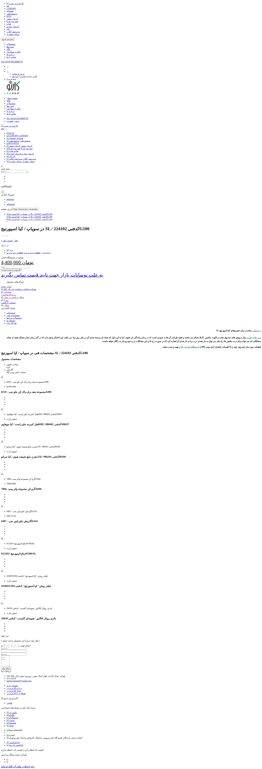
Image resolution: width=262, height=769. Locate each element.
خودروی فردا (12, 21)
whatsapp (11, 204)
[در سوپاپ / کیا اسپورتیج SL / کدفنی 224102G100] (29, 214)
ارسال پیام (6, 668)
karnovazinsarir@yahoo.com (19, 681)
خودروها (10, 47)
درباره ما (10, 54)
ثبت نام (15, 76)
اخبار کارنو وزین (14, 691)
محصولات (11, 44)
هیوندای (10, 11)
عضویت (10, 121)
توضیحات (11, 313)
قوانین (9, 703)
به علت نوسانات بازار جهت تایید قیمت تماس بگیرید (52, 275)
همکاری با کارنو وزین (16, 693)
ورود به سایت (18, 74)
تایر (8, 29)
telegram (10, 199)
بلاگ (8, 49)
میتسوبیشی (12, 14)
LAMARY (11, 8)
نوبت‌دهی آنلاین (13, 32)
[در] (29, 219)
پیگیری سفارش (14, 52)
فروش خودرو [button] (28, 154)
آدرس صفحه (7, 209)
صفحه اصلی (12, 98)
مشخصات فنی (13, 315)
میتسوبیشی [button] (25, 141)
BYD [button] (16, 143)
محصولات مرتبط (14, 318)
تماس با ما (11, 57)
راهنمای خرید (12, 686)
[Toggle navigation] (6, 129)
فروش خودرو (13, 26)
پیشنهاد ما (11, 320)
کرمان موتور (12, 19)
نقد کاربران (12, 323)
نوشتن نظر (8, 240)
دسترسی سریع (8, 39)
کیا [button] (13, 133)
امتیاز (27, 645)
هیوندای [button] (19, 138)
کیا (8, 6)
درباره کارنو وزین (14, 688)
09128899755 (17, 62)
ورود (17, 121)
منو (2, 128)
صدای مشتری (13, 34)
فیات (9, 24)
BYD (9, 16)
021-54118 (5, 62)
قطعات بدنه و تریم (32, 253)
